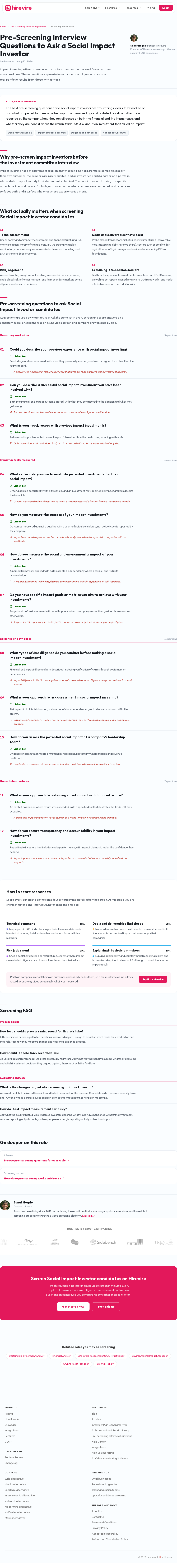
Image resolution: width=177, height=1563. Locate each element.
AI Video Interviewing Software (110, 1458)
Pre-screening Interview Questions (112, 1436)
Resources (131, 8)
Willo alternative (14, 1478)
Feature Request (14, 1457)
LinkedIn (87, 1215)
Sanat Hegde (138, 45)
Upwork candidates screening (109, 1495)
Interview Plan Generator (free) (110, 1425)
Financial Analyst (61, 1355)
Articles (96, 1419)
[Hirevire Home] (18, 7)
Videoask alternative (17, 1501)
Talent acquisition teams (106, 1490)
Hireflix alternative (15, 1484)
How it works (12, 1419)
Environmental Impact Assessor (150, 1355)
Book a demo (106, 1306)
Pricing (150, 8)
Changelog (11, 1463)
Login (165, 7)
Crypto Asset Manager (76, 1363)
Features (111, 8)
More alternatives (15, 1518)
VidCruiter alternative (17, 1512)
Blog (94, 1413)
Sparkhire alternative (17, 1490)
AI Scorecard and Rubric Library (110, 1430)
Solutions (91, 8)
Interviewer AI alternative (20, 1495)
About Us (97, 1511)
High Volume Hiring (103, 1452)
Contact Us (98, 1517)
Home (3, 26)
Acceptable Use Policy (105, 1533)
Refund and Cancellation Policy (110, 1539)
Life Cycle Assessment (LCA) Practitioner (101, 1355)
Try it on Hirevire (153, 979)
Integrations (12, 1430)
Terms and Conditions (104, 1522)
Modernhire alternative (18, 1506)
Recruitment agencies (104, 1484)
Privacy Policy (100, 1528)
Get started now (73, 1306)
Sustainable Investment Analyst (26, 1355)
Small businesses (101, 1478)
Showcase (11, 1425)
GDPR (8, 1441)
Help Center (99, 1441)
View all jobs (104, 1363)
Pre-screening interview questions (28, 26)
